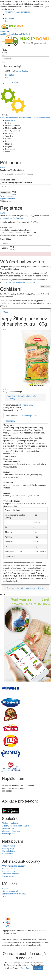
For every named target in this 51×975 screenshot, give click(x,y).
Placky (12, 398)
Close (5, 312)
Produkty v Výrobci (9, 848)
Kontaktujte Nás (8, 833)
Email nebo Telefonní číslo (12, 170)
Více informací (26, 968)
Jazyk (7, 70)
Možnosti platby (8, 868)
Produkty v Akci (8, 845)
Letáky (4, 896)
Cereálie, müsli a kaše (27, 396)
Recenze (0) (10, 420)
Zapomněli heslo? (7, 198)
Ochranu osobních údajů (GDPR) (15, 825)
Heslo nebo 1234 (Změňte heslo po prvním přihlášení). (16, 181)
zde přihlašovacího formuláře (12, 218)
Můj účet (5, 888)
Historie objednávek (12, 34)
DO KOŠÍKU (14, 82)
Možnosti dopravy (9, 871)
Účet (2, 34)
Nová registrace (6, 196)
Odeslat (5, 247)
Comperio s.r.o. (26, 404)
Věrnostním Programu (11, 831)
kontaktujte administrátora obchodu (20, 282)
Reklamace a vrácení (10, 873)
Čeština (24, 71)
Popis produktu (11, 415)
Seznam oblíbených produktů (14, 893)
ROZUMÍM (38, 968)
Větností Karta (8, 828)
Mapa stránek (7, 853)
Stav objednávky (9, 851)
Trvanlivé (11, 396)
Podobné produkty (30, 415)
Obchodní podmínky (10, 823)
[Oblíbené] (4, 329)
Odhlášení (25, 34)
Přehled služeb (8, 876)
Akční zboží (10, 120)
